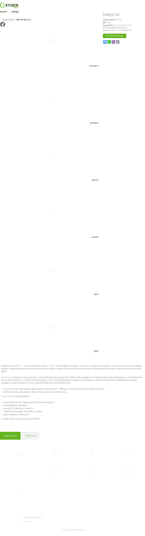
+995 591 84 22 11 (23, 19)
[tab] (10, 436)
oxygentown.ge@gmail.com (32, 517)
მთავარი (3, 12)
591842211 (27, 521)
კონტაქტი (15, 12)
